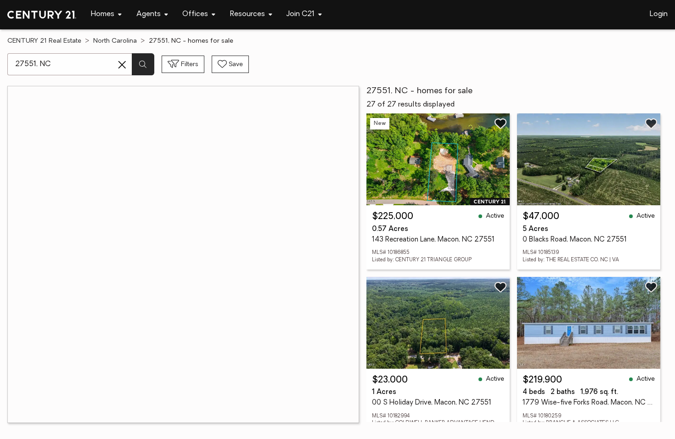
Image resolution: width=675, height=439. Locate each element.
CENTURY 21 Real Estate (44, 41)
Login (659, 14)
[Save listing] (500, 123)
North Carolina (115, 41)
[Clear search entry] (122, 65)
